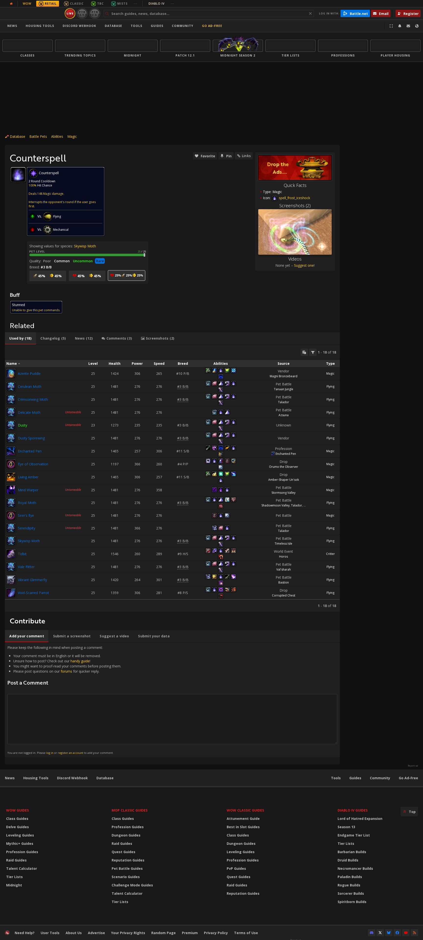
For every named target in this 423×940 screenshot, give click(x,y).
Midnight (14, 885)
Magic (72, 136)
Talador (283, 402)
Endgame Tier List (354, 835)
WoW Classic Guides (245, 810)
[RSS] (414, 932)
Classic (77, 3)
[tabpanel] (172, 478)
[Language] (417, 26)
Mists (122, 3)
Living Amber (28, 477)
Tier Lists (14, 876)
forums (66, 671)
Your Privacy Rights (128, 932)
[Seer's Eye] (11, 515)
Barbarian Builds (352, 851)
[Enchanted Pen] (11, 451)
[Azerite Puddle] (11, 373)
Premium (190, 932)
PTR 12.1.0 (82, 13)
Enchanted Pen (30, 451)
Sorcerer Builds (351, 893)
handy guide (80, 661)
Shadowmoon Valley (275, 505)
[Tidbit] (11, 554)
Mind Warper (28, 490)
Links (246, 155)
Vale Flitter (26, 566)
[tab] (20, 338)
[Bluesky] (388, 932)
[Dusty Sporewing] (11, 438)
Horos (283, 556)
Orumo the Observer (283, 467)
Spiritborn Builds (352, 901)
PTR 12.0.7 (94, 13)
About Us (74, 932)
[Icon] (18, 174)
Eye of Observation (33, 464)
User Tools (50, 932)
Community (182, 26)
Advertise (96, 932)
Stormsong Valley (283, 493)
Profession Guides (22, 851)
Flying (330, 386)
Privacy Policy (216, 932)
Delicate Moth (29, 412)
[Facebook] (397, 932)
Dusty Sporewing (31, 438)
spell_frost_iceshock (294, 197)
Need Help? (25, 932)
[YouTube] (406, 932)
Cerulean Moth (29, 386)
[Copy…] (304, 352)
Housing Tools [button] (40, 26)
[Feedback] (408, 26)
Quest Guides (123, 851)
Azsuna (284, 415)
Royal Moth (27, 502)
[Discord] (371, 932)
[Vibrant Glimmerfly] (11, 580)
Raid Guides (16, 860)
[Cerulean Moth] (11, 386)
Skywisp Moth (85, 246)
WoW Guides (17, 810)
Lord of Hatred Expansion (360, 818)
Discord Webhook (79, 26)
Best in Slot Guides (243, 827)
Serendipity (26, 528)
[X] (380, 932)
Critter (330, 554)
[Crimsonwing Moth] (11, 399)
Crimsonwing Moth (33, 399)
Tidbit (22, 553)
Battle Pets (38, 136)
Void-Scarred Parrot (33, 592)
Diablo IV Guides (353, 810)
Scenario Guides (126, 876)
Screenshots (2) (295, 205)
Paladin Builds (350, 876)
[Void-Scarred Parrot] (11, 592)
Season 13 (346, 827)
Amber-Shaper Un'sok (283, 480)
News (12, 26)
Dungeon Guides (126, 835)
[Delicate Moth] (11, 412)
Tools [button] (136, 26)
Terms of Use (246, 932)
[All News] (11, 4)
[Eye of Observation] (11, 464)
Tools (336, 778)
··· (135, 3)
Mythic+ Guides (19, 843)
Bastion (283, 582)
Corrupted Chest (283, 595)
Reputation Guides (128, 860)
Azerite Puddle (29, 373)
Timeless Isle (283, 543)
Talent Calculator (21, 868)
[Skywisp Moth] (11, 541)
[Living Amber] (11, 477)
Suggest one (304, 265)
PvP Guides (236, 868)
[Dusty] (11, 425)
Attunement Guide (243, 818)
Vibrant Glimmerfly (32, 579)
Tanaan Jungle (283, 389)
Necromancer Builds (355, 868)
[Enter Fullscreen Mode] (391, 26)
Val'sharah (283, 569)
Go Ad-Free (212, 26)
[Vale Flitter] (11, 567)
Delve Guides (17, 827)
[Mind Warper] (11, 489)
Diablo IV (161, 3)
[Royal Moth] (11, 502)
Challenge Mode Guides (132, 885)
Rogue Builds (349, 885)
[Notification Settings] (399, 26)
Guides (157, 26)
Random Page (163, 932)
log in (49, 753)
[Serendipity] (11, 528)
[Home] (32, 13)
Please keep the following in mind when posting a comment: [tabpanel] (64, 700)
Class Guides (17, 818)
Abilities (57, 136)
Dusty (22, 425)
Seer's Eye (26, 515)
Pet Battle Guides (127, 868)
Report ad (413, 766)
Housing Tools (35, 778)
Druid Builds (348, 860)
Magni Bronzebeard (283, 376)
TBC (100, 3)
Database (113, 26)
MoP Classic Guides (130, 810)
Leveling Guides (20, 835)
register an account (70, 753)
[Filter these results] (313, 352)
